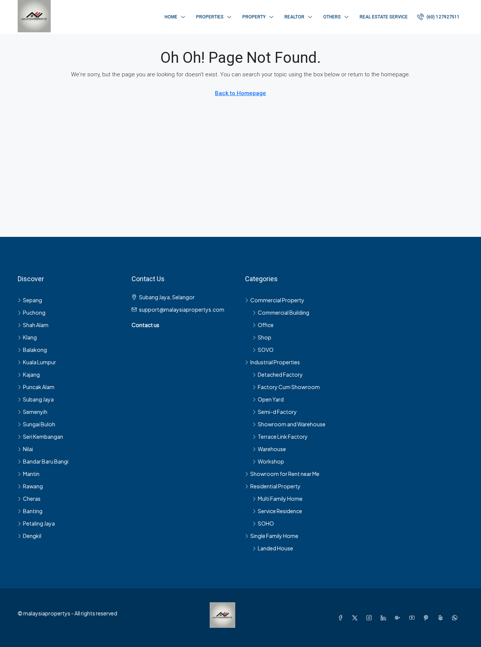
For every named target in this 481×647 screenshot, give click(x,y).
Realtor (294, 17)
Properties (210, 17)
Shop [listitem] (264, 337)
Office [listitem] (266, 324)
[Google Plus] (399, 617)
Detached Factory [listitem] (280, 374)
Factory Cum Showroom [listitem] (289, 386)
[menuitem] (438, 17)
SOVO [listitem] (266, 349)
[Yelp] (442, 617)
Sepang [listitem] (32, 300)
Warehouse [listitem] (272, 448)
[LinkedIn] (385, 617)
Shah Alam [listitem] (35, 324)
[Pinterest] (428, 617)
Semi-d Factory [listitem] (277, 411)
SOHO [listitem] (266, 523)
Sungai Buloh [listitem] (39, 424)
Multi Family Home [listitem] (280, 498)
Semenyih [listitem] (35, 411)
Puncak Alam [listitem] (38, 386)
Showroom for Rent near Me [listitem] (284, 473)
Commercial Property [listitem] (277, 300)
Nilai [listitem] (28, 448)
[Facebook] (342, 617)
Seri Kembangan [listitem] (43, 436)
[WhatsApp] (456, 617)
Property (254, 17)
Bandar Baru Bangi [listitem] (45, 461)
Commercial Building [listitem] (283, 312)
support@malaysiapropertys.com (181, 309)
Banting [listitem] (32, 511)
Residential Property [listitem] (275, 486)
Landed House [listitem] (275, 548)
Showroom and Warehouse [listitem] (291, 424)
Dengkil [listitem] (32, 535)
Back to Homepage (240, 93)
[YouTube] (413, 617)
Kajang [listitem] (31, 374)
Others (332, 17)
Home (171, 17)
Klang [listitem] (30, 337)
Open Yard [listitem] (271, 399)
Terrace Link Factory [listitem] (283, 436)
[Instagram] (370, 617)
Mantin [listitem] (31, 473)
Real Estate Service (384, 17)
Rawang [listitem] (33, 486)
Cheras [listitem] (32, 498)
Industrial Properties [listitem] (275, 362)
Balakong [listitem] (35, 349)
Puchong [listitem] (34, 312)
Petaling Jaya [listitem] (39, 523)
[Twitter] (356, 617)
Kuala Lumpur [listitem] (39, 362)
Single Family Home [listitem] (274, 535)
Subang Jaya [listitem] (38, 399)
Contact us (145, 324)
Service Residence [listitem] (280, 511)
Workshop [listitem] (271, 461)
